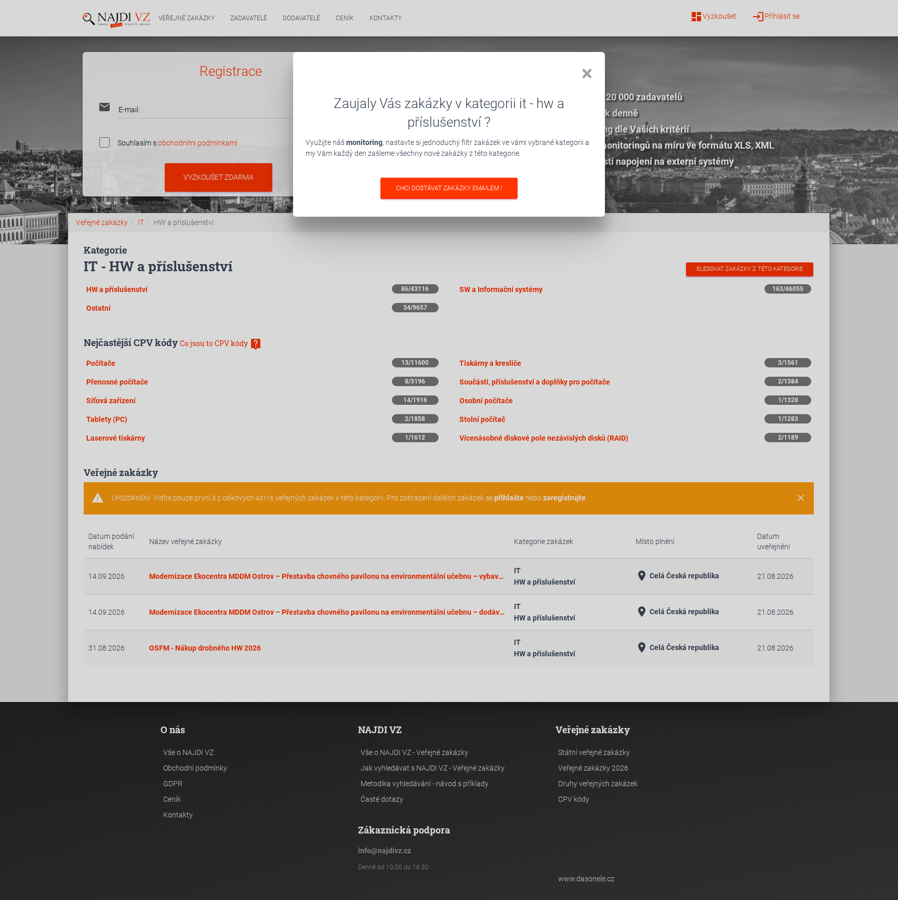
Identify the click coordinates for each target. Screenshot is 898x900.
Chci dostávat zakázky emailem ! (449, 188)
